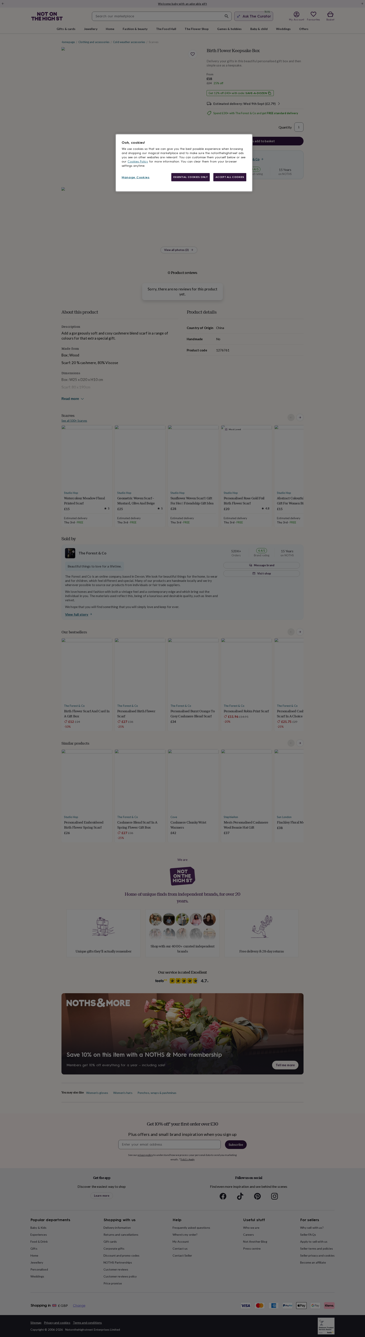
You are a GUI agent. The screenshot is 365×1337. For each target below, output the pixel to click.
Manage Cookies (136, 177)
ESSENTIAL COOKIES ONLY (190, 177)
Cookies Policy (138, 161)
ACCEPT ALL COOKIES (229, 177)
